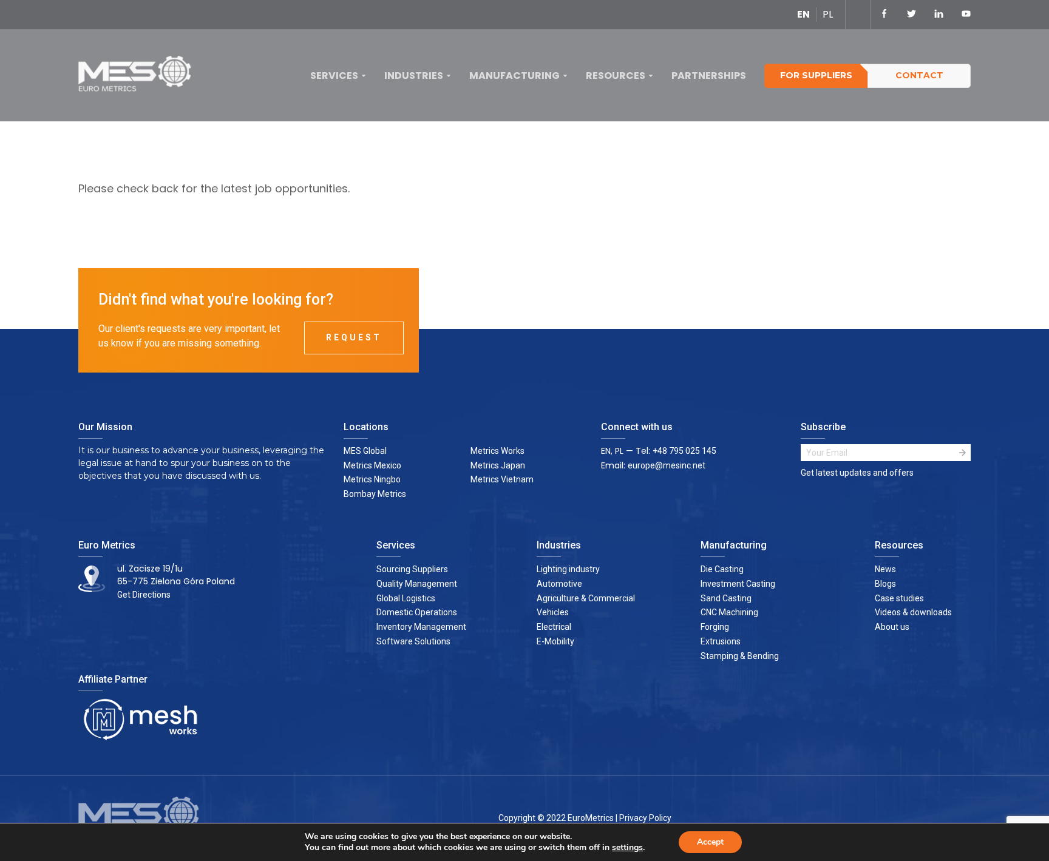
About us (892, 627)
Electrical (554, 627)
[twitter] (911, 14)
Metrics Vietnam (502, 479)
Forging (715, 627)
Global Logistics (405, 598)
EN (803, 14)
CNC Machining (729, 612)
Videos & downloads (913, 612)
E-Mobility (555, 641)
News (885, 569)
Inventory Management (421, 627)
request (354, 337)
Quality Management (416, 584)
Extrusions (721, 641)
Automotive (559, 584)
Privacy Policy (645, 818)
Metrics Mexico (372, 465)
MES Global (365, 451)
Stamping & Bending (740, 656)
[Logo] (139, 76)
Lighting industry (568, 569)
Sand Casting (726, 598)
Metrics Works (497, 451)
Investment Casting (738, 584)
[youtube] (966, 14)
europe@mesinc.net (666, 465)
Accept (710, 842)
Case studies (899, 598)
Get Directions (144, 594)
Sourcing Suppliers (412, 569)
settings (627, 847)
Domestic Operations (416, 612)
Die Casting (722, 569)
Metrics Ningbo (372, 479)
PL (828, 14)
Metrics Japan (497, 465)
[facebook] (884, 14)
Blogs (885, 584)
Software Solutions (413, 641)
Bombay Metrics (375, 494)
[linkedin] (938, 14)
